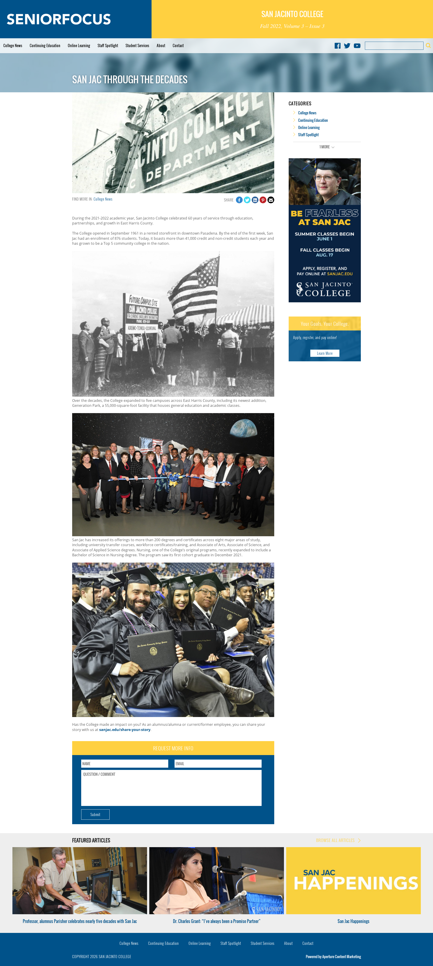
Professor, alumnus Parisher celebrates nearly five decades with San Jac (80, 921)
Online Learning (79, 45)
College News (12, 45)
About (161, 45)
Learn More (325, 353)
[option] (79, 885)
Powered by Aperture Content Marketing (333, 956)
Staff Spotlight (108, 45)
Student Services (137, 45)
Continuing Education (45, 45)
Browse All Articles (336, 840)
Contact (178, 45)
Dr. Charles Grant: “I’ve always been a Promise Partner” (216, 921)
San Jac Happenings (353, 921)
